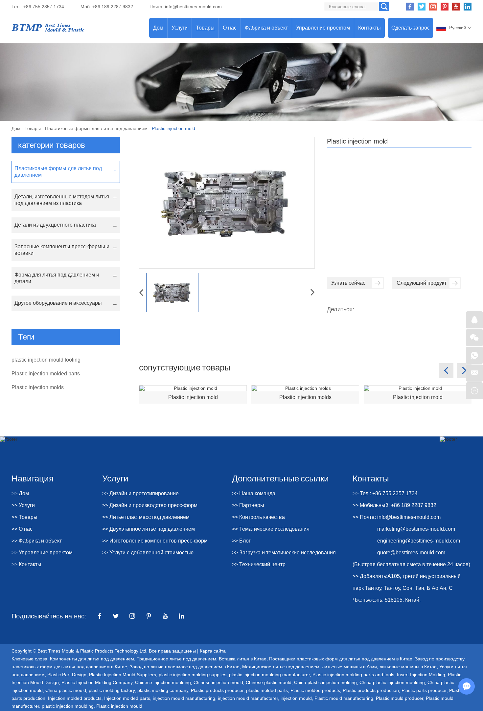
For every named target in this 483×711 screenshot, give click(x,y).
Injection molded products (75, 698)
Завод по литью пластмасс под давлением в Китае (185, 666)
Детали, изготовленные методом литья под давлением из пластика (61, 200)
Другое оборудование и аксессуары (58, 303)
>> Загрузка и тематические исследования (284, 552)
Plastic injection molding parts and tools (353, 674)
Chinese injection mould (218, 682)
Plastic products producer (217, 690)
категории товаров (51, 145)
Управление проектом (323, 28)
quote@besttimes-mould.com (411, 552)
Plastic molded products (315, 690)
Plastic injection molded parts (46, 373)
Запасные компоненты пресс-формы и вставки (61, 250)
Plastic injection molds (305, 397)
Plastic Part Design (66, 674)
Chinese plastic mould (268, 682)
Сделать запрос (410, 28)
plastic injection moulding (68, 706)
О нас (230, 28)
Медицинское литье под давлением (280, 666)
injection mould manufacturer (248, 698)
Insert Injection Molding (421, 674)
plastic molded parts (267, 690)
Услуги (180, 28)
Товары (205, 28)
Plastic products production (371, 690)
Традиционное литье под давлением (176, 658)
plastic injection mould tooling (46, 360)
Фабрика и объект (266, 28)
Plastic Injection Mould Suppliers (122, 674)
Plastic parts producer (424, 690)
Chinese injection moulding (163, 682)
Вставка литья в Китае (242, 658)
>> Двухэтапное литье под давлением (148, 529)
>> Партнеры (248, 505)
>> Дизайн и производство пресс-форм (149, 505)
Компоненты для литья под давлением (92, 658)
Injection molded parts (127, 698)
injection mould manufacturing (184, 698)
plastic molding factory (112, 690)
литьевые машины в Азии (349, 666)
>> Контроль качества (258, 517)
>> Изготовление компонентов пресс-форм (155, 541)
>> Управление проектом (42, 552)
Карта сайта (213, 651)
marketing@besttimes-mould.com (416, 529)
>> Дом (20, 493)
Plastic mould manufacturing (343, 698)
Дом (158, 28)
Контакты (369, 28)
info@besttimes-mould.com (193, 6)
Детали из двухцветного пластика (55, 225)
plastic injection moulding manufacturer (269, 674)
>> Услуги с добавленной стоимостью (148, 552)
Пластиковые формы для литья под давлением (96, 128)
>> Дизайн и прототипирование (140, 493)
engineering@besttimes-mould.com (418, 541)
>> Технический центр (259, 564)
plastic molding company (162, 690)
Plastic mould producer (399, 698)
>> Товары (24, 517)
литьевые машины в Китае (408, 666)
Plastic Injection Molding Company (96, 682)
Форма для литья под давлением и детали (56, 278)
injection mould (296, 698)
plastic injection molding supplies (192, 674)
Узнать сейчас (348, 283)
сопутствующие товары (185, 367)
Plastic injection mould (119, 706)
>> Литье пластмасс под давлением (146, 517)
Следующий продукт (422, 283)
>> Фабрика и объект (37, 541)
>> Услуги (23, 505)
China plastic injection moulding (392, 682)
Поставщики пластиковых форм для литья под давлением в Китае (340, 658)
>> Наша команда (253, 493)
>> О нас (22, 529)
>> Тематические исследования (271, 529)
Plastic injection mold (193, 397)
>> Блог (241, 541)
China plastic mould (65, 690)
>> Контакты (26, 564)
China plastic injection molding (325, 682)
